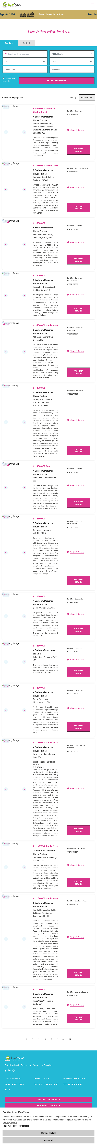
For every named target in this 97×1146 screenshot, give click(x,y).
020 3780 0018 (72, 652)
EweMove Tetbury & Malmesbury (74, 522)
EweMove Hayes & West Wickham (76, 746)
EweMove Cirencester (75, 599)
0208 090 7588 (72, 751)
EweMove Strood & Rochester (78, 168)
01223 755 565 (72, 904)
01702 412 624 (72, 114)
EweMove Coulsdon (74, 648)
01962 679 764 (72, 394)
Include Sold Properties (9, 79)
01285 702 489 (72, 602)
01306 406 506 (72, 284)
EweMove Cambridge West (77, 901)
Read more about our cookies (16, 1126)
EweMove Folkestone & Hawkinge (76, 329)
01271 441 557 (72, 852)
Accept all (48, 1140)
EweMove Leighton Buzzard (77, 992)
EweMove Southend (74, 111)
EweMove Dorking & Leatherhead (74, 279)
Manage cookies (48, 1133)
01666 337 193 (72, 527)
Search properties (56, 81)
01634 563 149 (72, 171)
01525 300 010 (72, 995)
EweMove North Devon (76, 848)
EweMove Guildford (74, 225)
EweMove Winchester (75, 390)
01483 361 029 (72, 229)
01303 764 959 (72, 334)
